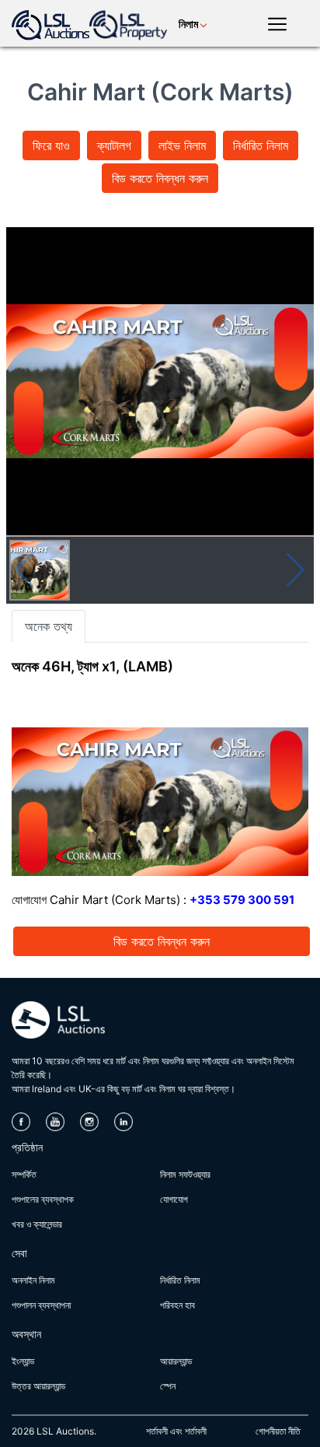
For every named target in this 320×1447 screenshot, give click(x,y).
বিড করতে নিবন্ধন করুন (160, 178)
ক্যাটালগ (114, 145)
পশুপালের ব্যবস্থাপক (43, 1199)
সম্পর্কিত (24, 1174)
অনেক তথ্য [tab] (48, 626)
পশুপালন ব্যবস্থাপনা (41, 1305)
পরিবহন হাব (177, 1305)
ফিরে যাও (51, 145)
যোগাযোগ (174, 1199)
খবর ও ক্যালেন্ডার (37, 1224)
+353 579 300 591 (242, 899)
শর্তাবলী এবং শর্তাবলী (176, 1431)
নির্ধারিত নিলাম (260, 145)
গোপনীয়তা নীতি (278, 1431)
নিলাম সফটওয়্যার (185, 1174)
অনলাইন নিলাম (33, 1280)
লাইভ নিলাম (182, 145)
